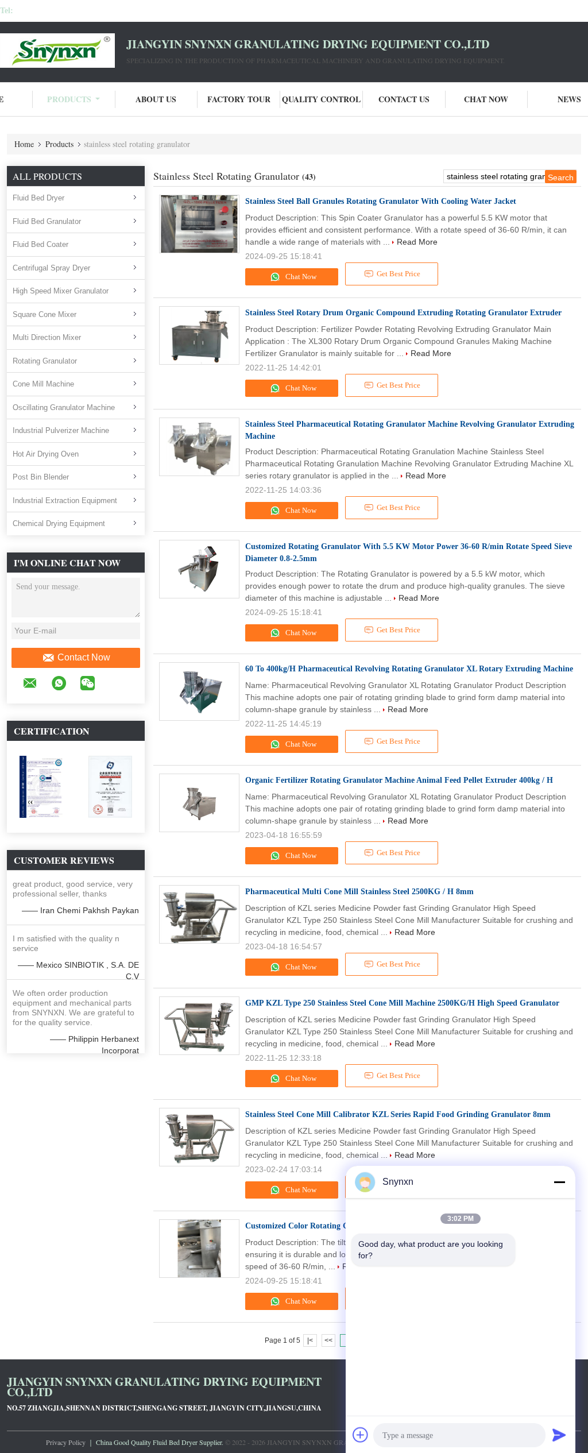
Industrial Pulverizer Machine (61, 430)
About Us (156, 99)
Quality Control (321, 99)
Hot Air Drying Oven (46, 454)
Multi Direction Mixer (47, 337)
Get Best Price (398, 273)
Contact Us (404, 99)
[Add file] (361, 1434)
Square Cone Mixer (44, 314)
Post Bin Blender (41, 477)
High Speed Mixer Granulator (61, 291)
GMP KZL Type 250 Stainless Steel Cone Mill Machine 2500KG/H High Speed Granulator (402, 1003)
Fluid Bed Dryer (38, 198)
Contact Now (83, 657)
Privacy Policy (66, 1442)
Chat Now (486, 99)
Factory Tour (238, 99)
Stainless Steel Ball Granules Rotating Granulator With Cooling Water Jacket (380, 201)
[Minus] (559, 1182)
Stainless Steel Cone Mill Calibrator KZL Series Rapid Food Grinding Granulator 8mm (398, 1114)
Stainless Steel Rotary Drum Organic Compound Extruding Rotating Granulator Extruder (403, 312)
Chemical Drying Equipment (59, 523)
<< (328, 1340)
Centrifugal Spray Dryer (51, 268)
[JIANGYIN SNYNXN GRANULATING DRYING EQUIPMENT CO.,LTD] (63, 50)
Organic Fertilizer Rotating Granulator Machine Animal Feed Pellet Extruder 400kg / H (399, 780)
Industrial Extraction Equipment (65, 500)
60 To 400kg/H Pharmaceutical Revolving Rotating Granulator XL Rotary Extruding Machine (409, 668)
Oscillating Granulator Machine (64, 407)
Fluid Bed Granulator (47, 221)
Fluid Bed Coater (40, 244)
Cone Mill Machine (43, 384)
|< (310, 1340)
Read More (417, 241)
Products (69, 99)
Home (24, 143)
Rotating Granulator (45, 361)
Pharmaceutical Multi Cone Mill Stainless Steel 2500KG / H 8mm (359, 891)
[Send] (559, 1434)
